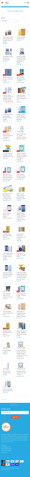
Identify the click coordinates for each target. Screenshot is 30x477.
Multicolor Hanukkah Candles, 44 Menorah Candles (8, 79)
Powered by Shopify (5, 469)
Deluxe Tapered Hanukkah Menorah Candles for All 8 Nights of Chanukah (21, 314)
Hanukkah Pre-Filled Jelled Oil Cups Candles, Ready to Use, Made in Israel (7, 196)
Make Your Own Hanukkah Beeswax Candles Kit (21, 79)
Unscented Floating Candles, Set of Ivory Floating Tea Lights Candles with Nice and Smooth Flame (22, 353)
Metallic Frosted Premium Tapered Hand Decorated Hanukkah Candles (21, 196)
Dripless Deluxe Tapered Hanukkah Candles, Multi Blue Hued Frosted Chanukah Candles (21, 216)
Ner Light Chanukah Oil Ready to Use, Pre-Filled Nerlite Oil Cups (8, 155)
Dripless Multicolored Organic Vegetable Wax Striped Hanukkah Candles (22, 333)
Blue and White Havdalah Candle (7, 372)
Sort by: (3, 18)
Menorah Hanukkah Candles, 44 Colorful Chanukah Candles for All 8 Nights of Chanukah (22, 156)
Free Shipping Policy (6, 447)
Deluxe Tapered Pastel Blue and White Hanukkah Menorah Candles (8, 117)
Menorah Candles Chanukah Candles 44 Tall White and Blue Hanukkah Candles (8, 97)
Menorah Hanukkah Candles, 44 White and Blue (21, 295)
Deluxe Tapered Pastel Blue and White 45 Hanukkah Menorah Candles (8, 256)
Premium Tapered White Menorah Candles (7, 214)
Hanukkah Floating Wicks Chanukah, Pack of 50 (8, 313)
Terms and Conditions (6, 450)
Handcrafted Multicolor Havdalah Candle (21, 255)
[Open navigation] (2, 2)
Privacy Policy (4, 452)
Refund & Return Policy (6, 449)
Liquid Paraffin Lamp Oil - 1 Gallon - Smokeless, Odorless (21, 135)
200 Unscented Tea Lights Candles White (8, 389)
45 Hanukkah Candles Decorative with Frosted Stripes (8, 58)
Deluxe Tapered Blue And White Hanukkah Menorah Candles (8, 274)
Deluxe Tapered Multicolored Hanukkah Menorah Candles (21, 236)
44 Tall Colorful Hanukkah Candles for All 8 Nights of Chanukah (8, 136)
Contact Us (3, 445)
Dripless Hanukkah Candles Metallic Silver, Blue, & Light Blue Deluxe (21, 117)
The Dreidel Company (13, 468)
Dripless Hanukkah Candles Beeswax (21, 37)
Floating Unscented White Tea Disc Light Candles (21, 372)
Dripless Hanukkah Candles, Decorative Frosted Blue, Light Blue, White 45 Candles (21, 60)
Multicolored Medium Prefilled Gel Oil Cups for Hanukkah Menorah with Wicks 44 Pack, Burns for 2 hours (22, 276)
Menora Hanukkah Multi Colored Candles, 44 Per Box (7, 295)
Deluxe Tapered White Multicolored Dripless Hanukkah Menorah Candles (8, 39)
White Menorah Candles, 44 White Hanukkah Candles (21, 175)
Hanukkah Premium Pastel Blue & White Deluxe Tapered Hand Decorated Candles (8, 176)
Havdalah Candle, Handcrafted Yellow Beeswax (7, 235)
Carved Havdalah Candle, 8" (7, 351)
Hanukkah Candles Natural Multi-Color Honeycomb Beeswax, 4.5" (22, 97)
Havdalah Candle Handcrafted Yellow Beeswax (7, 332)
